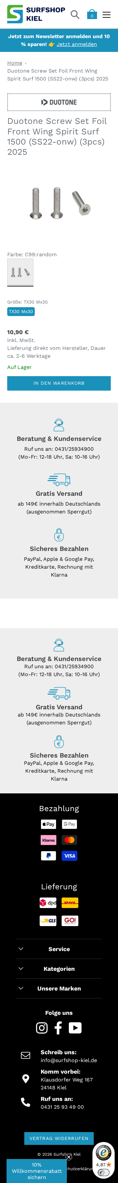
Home (14, 63)
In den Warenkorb (59, 383)
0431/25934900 (74, 449)
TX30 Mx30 (21, 311)
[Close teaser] (69, 1157)
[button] (37, 1171)
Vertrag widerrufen (59, 1138)
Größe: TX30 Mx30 (27, 302)
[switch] (103, 1172)
